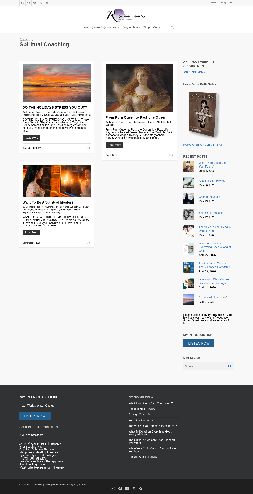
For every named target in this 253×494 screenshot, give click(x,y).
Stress (68, 115)
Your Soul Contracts (141, 420)
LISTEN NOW (199, 343)
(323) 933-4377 (194, 72)
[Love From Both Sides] (203, 142)
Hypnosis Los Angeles (55, 112)
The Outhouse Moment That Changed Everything (152, 441)
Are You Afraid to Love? (143, 456)
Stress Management (81, 115)
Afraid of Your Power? (142, 408)
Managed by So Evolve (77, 484)
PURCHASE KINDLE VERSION (203, 144)
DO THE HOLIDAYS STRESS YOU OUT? (55, 107)
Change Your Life (139, 414)
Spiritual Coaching (55, 115)
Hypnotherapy (37, 210)
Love (60, 461)
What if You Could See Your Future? (151, 403)
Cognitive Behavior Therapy (36, 449)
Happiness (26, 452)
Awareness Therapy (54, 207)
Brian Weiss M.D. (73, 207)
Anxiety (22, 444)
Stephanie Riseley (34, 112)
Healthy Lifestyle (47, 452)
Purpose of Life (38, 115)
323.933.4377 (34, 435)
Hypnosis (24, 455)
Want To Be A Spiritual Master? (48, 202)
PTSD (159, 122)
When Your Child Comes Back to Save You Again (152, 450)
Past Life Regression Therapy (141, 122)
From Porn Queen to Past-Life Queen (136, 117)
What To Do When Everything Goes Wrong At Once (150, 433)
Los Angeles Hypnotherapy (58, 210)
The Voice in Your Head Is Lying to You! (153, 425)
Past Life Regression (32, 464)
